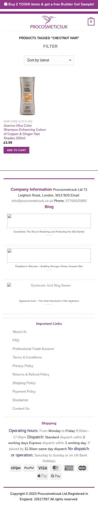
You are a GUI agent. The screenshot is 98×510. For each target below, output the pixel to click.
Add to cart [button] (16, 150)
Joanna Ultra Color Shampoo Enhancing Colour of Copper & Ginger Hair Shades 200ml (25, 132)
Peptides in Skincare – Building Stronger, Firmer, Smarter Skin (49, 266)
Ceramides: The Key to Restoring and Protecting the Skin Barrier (49, 231)
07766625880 (76, 201)
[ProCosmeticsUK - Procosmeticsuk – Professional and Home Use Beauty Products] (49, 22)
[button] (6, 22)
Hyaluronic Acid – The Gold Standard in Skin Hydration (49, 301)
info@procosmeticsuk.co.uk (32, 201)
